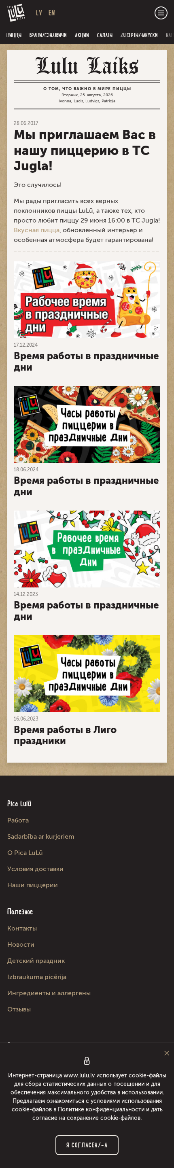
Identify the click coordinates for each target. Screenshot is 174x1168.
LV (39, 13)
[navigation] (161, 12)
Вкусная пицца (36, 230)
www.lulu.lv (79, 1075)
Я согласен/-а (86, 1145)
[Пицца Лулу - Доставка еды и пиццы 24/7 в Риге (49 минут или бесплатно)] (16, 12)
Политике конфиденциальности (101, 1109)
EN (52, 13)
